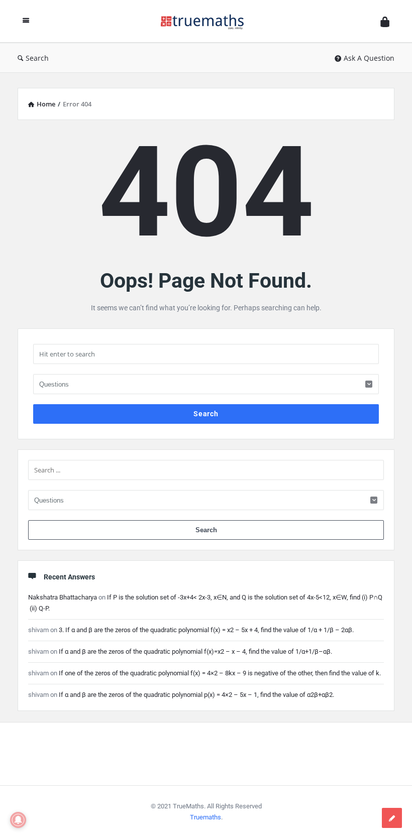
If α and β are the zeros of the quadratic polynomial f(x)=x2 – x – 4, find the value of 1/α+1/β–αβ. (195, 651)
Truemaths (205, 817)
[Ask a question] (392, 818)
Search (37, 58)
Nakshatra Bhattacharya (62, 597)
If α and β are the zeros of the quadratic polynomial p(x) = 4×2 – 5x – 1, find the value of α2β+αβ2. (196, 694)
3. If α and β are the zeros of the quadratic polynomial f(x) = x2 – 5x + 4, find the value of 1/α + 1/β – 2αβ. (206, 630)
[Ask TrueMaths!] (207, 21)
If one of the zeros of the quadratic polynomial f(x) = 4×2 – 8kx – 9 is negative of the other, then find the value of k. (220, 673)
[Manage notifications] (18, 820)
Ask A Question (369, 58)
